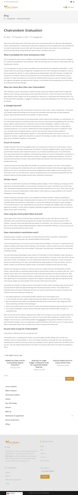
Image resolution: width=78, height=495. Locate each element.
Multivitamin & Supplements (13, 479)
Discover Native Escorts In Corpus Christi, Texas (62, 362)
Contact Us (43, 457)
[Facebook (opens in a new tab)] (71, 2)
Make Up (7, 476)
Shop (41, 450)
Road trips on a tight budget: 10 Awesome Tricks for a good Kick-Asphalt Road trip (39, 364)
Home (42, 446)
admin (8, 37)
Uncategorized (37, 37)
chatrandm (41, 320)
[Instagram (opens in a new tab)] (73, 2)
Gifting (7, 483)
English (12, 493)
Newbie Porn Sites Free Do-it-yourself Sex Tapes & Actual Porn (15, 363)
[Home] (4, 18)
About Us (43, 453)
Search (6, 375)
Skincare (7, 472)
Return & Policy (44, 460)
